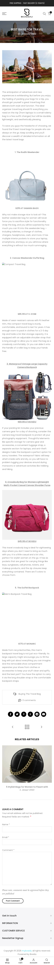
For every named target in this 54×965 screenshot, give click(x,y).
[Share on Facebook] (10, 714)
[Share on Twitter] (17, 714)
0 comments (29, 700)
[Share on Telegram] (37, 714)
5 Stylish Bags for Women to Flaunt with (27, 786)
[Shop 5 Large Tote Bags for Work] (41, 727)
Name (6, 824)
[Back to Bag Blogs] (27, 727)
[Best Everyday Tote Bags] (12, 727)
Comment (8, 850)
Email (5, 837)
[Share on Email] (43, 714)
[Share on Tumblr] (30, 714)
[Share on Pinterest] (23, 714)
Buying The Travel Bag (30, 693)
